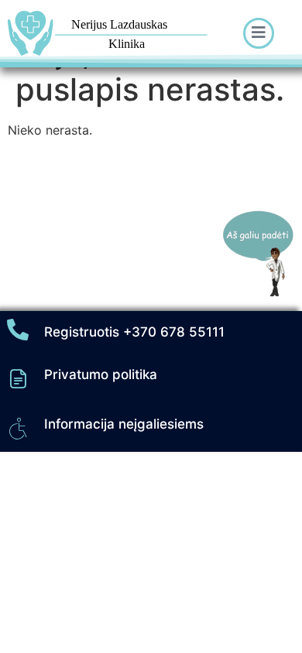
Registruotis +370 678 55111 (134, 332)
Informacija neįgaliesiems (124, 424)
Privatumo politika (100, 374)
